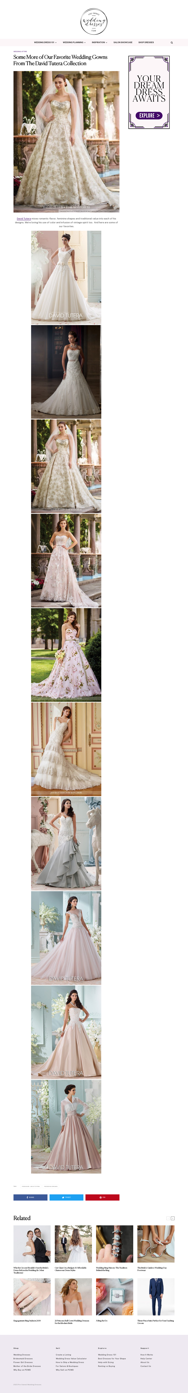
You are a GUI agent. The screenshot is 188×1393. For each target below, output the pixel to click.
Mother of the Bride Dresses (27, 1366)
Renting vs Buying (106, 1366)
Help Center (146, 1359)
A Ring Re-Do (101, 1321)
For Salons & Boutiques (67, 1366)
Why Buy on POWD (22, 1370)
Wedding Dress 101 (44, 42)
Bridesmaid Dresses (23, 1359)
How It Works (147, 1355)
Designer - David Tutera (31, 1186)
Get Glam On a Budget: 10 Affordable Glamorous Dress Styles (70, 1269)
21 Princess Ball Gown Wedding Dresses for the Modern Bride (72, 1322)
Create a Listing (63, 1355)
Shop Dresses (146, 42)
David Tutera (24, 218)
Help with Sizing (106, 1362)
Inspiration (98, 42)
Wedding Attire (20, 51)
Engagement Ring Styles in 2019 (27, 1321)
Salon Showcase (123, 42)
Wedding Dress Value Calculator (71, 1359)
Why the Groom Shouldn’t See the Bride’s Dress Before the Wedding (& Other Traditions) (30, 1270)
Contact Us (146, 1366)
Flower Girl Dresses (23, 1362)
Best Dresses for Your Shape (112, 1359)
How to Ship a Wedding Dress (70, 1362)
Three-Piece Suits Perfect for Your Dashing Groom (155, 1322)
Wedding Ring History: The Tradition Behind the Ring (111, 1269)
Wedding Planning (73, 42)
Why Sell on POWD (65, 1370)
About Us (145, 1362)
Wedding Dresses (51, 1186)
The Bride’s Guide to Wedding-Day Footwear (152, 1269)
